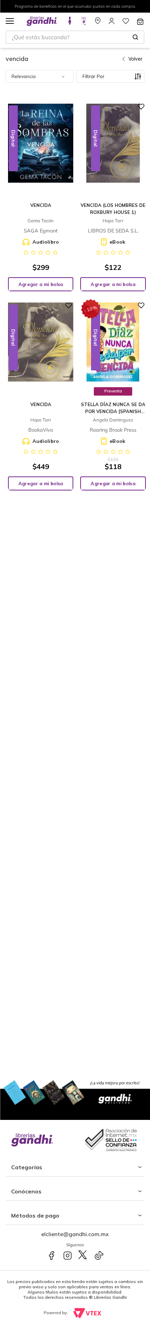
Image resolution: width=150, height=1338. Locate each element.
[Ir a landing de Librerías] (97, 23)
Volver (135, 59)
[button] (10, 21)
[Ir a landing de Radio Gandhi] (84, 23)
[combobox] (75, 37)
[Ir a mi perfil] (111, 23)
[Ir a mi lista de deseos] (125, 23)
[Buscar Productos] (135, 37)
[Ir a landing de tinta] (70, 23)
